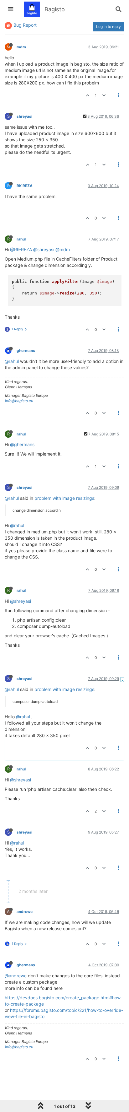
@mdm (62, 249)
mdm (21, 47)
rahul (21, 239)
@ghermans (22, 444)
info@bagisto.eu (19, 400)
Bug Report (25, 25)
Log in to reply (108, 26)
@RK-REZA (21, 249)
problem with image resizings (64, 498)
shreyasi (24, 116)
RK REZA (25, 185)
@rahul (12, 361)
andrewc (25, 911)
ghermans (26, 350)
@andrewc (16, 975)
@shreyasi (43, 249)
